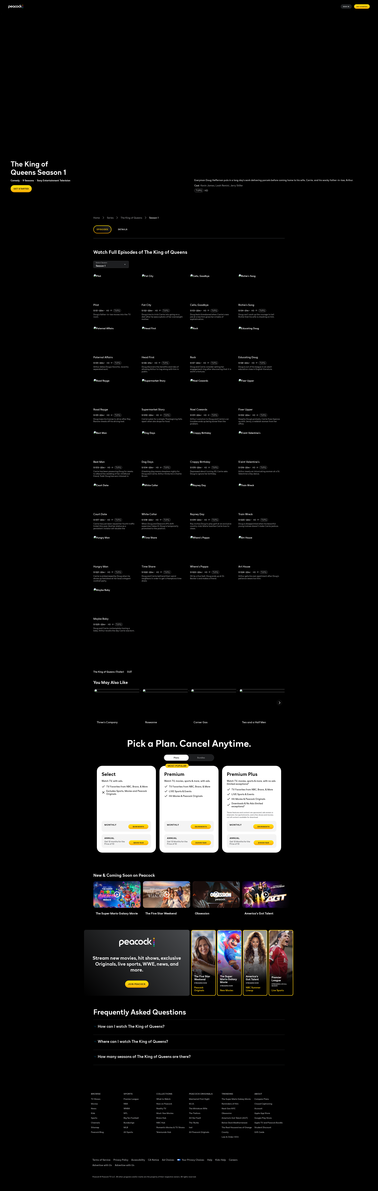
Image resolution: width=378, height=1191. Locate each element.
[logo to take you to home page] (15, 6)
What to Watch (163, 1099)
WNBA (127, 1108)
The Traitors (194, 1113)
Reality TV (161, 1108)
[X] (258, 1166)
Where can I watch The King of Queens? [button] (133, 1041)
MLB (126, 1127)
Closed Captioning (263, 1103)
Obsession (227, 1113)
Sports (94, 1118)
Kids (93, 1113)
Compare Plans (261, 1099)
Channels (95, 1122)
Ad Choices (168, 1159)
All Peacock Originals (199, 1132)
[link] (116, 656)
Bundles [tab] (201, 757)
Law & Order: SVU (230, 1137)
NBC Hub (160, 1122)
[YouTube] (273, 1158)
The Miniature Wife (198, 1108)
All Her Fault (195, 1118)
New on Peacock (164, 1103)
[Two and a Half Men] (263, 703)
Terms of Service (101, 1159)
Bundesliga (129, 1122)
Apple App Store (262, 1113)
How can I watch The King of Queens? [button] (131, 1026)
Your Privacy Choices (193, 1160)
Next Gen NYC (229, 1108)
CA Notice (153, 1159)
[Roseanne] (166, 703)
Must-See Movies (164, 1113)
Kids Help (220, 1159)
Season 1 (154, 217)
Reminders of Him (230, 1103)
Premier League (131, 1099)
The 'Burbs (194, 1122)
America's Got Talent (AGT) (235, 1118)
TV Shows (95, 1099)
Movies (94, 1103)
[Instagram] (281, 1158)
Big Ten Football (131, 1118)
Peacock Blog (97, 1132)
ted (190, 1127)
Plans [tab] (176, 757)
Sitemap (95, 1127)
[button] (117, 894)
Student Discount (262, 1127)
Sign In (346, 6)
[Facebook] (258, 1158)
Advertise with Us (102, 1165)
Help (209, 1159)
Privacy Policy (120, 1159)
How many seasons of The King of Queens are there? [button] (144, 1056)
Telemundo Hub (163, 1132)
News (93, 1108)
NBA (126, 1103)
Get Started (361, 6)
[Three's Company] (117, 703)
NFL (126, 1113)
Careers (233, 1159)
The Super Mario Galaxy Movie (236, 1099)
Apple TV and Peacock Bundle (268, 1122)
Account (258, 1108)
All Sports (128, 1132)
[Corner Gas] (214, 703)
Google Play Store (263, 1118)
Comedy (15, 180)
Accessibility (138, 1159)
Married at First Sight (199, 1099)
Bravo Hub (161, 1118)
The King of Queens (131, 217)
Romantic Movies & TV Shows (170, 1127)
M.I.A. (191, 1103)
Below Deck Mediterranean (234, 1122)
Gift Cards (259, 1132)
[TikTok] (266, 1158)
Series (110, 217)
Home (96, 217)
